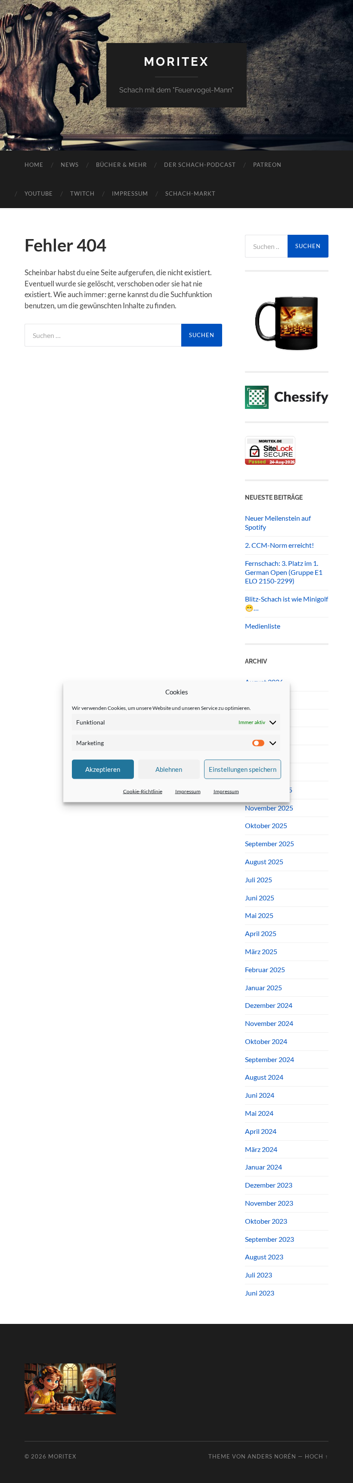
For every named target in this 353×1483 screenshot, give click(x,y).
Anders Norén (272, 1456)
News (70, 164)
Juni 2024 (259, 1095)
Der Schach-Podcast (200, 164)
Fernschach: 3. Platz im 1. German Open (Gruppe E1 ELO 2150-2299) (283, 572)
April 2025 (260, 933)
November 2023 (269, 1203)
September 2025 (269, 843)
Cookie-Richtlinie (142, 791)
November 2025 (269, 808)
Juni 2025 (259, 897)
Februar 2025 (265, 969)
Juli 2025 (258, 879)
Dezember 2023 (268, 1185)
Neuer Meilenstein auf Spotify (278, 522)
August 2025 (264, 861)
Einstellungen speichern (242, 769)
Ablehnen (168, 769)
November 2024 (269, 1023)
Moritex (176, 62)
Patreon (267, 164)
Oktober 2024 (266, 1041)
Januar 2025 (263, 987)
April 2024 (260, 1131)
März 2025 (261, 951)
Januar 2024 (263, 1167)
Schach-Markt (190, 193)
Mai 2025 (259, 915)
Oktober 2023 (266, 1221)
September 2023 (269, 1239)
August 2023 (264, 1257)
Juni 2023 (259, 1293)
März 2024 (261, 1149)
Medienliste (262, 626)
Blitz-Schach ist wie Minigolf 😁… (286, 603)
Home (34, 164)
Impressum (188, 791)
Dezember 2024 (268, 1005)
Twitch (82, 193)
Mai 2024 (259, 1113)
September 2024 (269, 1059)
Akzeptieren (102, 769)
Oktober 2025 (266, 825)
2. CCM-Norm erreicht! (279, 545)
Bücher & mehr (121, 164)
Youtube (39, 193)
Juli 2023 (258, 1275)
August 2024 (264, 1077)
